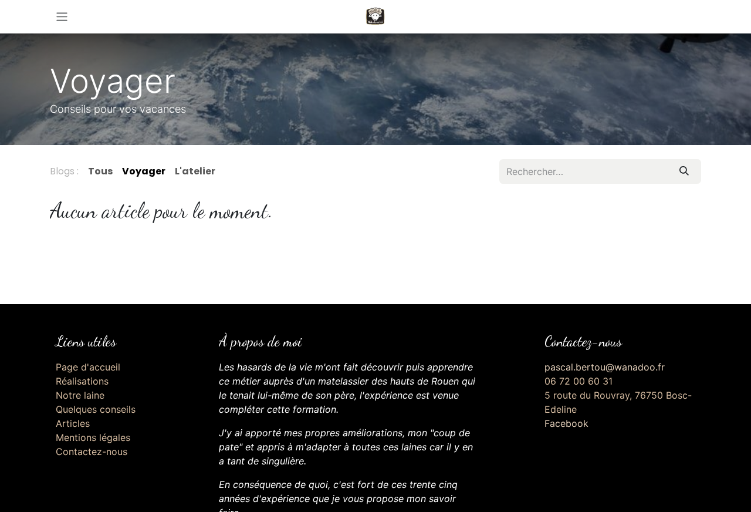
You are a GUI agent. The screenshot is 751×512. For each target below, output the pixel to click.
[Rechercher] (684, 171)
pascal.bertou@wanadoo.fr (604, 367)
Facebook (566, 423)
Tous (100, 171)
